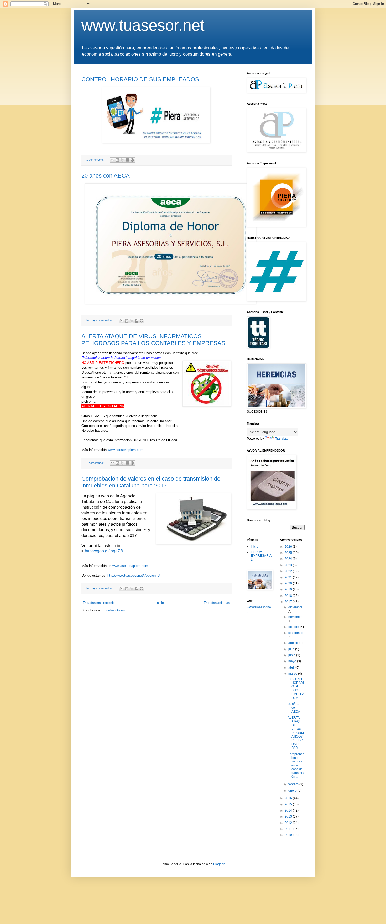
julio (291, 649)
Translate (282, 438)
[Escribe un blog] (117, 160)
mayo (292, 661)
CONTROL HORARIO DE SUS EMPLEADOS (140, 79)
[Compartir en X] (122, 160)
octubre (294, 627)
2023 (289, 565)
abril (291, 667)
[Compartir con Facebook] (127, 160)
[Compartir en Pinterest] (132, 160)
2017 (289, 602)
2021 (289, 577)
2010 (289, 835)
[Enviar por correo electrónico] (112, 160)
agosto (293, 643)
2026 (289, 547)
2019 (289, 589)
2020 (289, 583)
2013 (289, 816)
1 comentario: (95, 159)
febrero (293, 784)
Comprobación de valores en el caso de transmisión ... (296, 765)
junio (292, 655)
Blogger (218, 864)
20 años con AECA (105, 175)
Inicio (160, 603)
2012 (289, 823)
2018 (289, 596)
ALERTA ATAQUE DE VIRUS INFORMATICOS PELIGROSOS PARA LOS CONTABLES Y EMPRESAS (153, 339)
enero (293, 790)
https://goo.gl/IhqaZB (104, 551)
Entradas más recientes (99, 603)
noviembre (296, 617)
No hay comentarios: (100, 320)
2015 (289, 804)
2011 (289, 829)
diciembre (295, 607)
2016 (289, 798)
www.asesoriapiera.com (125, 450)
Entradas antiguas (217, 603)
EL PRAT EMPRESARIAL (261, 555)
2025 (289, 553)
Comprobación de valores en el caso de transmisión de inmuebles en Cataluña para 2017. (150, 482)
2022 (289, 571)
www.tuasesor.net (143, 25)
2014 (289, 810)
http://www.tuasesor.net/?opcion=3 (133, 575)
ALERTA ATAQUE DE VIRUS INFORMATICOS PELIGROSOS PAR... (296, 733)
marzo (293, 673)
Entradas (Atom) (113, 610)
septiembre (296, 633)
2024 (289, 559)
